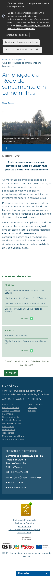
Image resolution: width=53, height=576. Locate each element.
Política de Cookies (24, 523)
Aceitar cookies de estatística (21, 42)
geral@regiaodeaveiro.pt (28, 477)
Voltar (12, 373)
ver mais (24, 318)
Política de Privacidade (24, 520)
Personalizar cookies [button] (16, 35)
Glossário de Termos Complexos (24, 529)
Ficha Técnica (24, 526)
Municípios (17, 59)
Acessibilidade (24, 532)
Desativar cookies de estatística (22, 49)
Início (4, 59)
